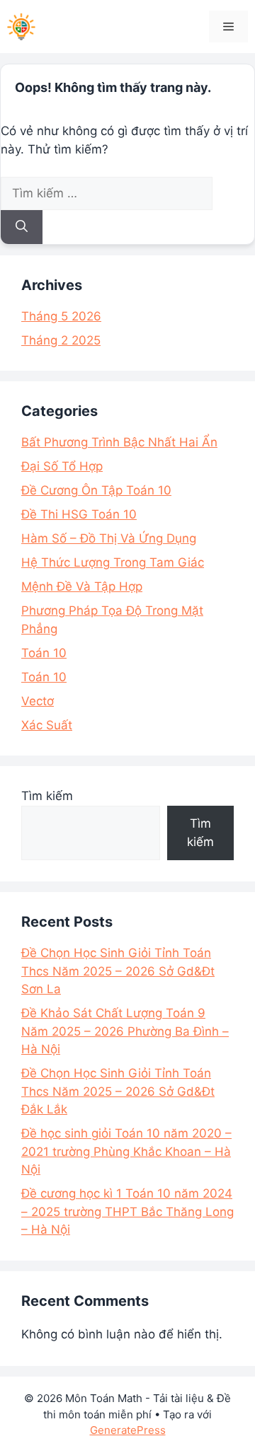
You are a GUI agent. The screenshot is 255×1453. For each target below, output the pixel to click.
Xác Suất (46, 725)
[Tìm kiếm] (21, 227)
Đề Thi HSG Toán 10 (79, 514)
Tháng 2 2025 (61, 340)
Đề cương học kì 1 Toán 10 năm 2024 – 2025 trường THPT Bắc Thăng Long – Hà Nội (127, 1211)
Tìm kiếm (47, 796)
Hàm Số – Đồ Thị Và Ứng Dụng (108, 538)
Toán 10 (44, 653)
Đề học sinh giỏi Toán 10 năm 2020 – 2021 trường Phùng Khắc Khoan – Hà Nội (126, 1151)
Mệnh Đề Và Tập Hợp (81, 586)
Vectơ (37, 701)
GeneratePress (128, 1430)
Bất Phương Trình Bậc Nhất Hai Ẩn (119, 442)
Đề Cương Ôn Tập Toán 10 (96, 490)
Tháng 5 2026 (61, 316)
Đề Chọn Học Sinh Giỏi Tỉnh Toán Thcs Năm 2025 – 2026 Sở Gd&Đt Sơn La (118, 971)
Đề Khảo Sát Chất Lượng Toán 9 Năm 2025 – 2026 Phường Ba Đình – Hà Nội (125, 1031)
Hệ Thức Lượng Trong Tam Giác (112, 562)
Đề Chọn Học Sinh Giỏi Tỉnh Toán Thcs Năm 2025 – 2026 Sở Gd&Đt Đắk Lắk (118, 1091)
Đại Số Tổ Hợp (62, 466)
